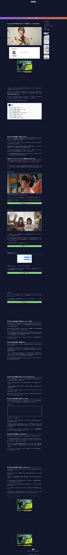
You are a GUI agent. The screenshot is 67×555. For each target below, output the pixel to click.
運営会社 (29, 552)
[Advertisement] (33, 10)
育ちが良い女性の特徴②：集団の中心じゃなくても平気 (17, 109)
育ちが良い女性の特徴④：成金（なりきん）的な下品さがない (18, 112)
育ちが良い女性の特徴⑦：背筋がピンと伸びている (16, 117)
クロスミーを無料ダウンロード (24, 272)
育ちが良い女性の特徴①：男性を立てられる (15, 107)
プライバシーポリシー (35, 552)
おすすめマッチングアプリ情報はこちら (33, 18)
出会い (45, 27)
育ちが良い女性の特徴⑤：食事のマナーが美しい (16, 114)
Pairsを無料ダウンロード (24, 203)
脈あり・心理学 (46, 29)
